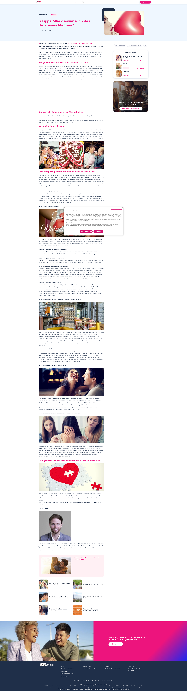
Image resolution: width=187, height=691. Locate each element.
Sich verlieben (63, 43)
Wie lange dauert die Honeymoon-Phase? (90, 609)
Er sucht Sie (131, 666)
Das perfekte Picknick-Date (93, 584)
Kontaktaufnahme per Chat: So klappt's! (132, 57)
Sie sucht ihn (108, 666)
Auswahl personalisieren (86, 231)
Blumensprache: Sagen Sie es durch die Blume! (59, 584)
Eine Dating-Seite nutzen (134, 45)
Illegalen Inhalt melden (67, 673)
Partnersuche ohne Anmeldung (113, 664)
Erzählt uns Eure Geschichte (131, 108)
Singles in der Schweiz (64, 2)
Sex (146, 45)
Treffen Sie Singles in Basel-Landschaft (135, 669)
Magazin (76, 2)
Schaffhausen (127, 64)
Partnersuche (50, 2)
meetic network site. (107, 680)
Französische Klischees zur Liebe (92, 596)
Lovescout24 (43, 43)
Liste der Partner (69, 227)
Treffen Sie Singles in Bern (90, 668)
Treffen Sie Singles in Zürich (112, 668)
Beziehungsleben (120, 45)
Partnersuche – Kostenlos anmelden (92, 664)
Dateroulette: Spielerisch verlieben (58, 609)
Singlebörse (131, 664)
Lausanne (126, 71)
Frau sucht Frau (87, 666)
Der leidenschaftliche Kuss (58, 597)
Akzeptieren (98, 231)
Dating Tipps (56, 43)
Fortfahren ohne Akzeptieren (116, 209)
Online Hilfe (64, 664)
